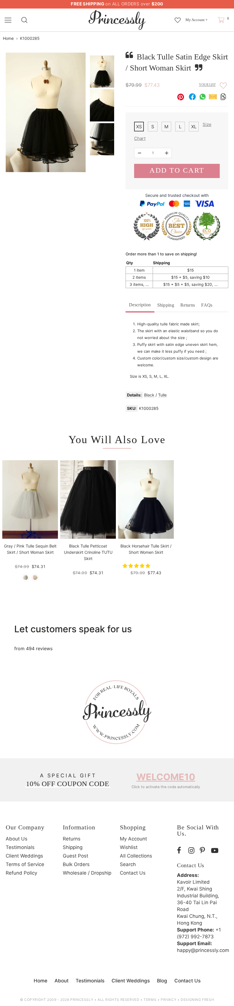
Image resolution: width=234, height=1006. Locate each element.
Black (149, 395)
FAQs (206, 305)
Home (8, 38)
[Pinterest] (204, 850)
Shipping (165, 305)
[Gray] (25, 577)
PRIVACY (168, 999)
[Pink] (35, 577)
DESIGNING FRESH (197, 999)
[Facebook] (181, 850)
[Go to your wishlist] (177, 17)
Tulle (162, 395)
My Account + (196, 20)
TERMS (150, 999)
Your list (207, 85)
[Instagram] (192, 850)
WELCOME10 (165, 776)
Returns (187, 305)
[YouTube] (215, 850)
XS (139, 126)
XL (194, 126)
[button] (137, 566)
